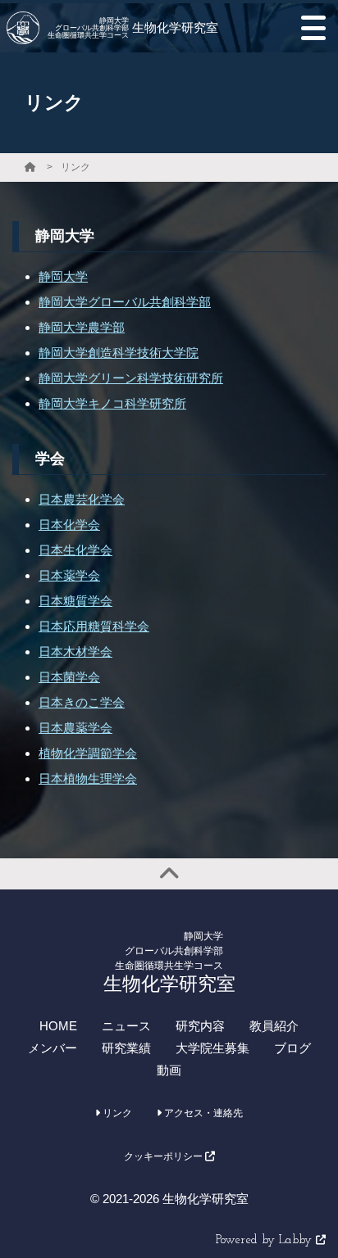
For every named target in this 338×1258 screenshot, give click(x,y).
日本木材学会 (75, 651)
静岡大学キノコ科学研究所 (112, 403)
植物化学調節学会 (88, 753)
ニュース (126, 1026)
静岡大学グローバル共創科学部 (125, 302)
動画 (169, 1070)
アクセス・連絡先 (202, 1113)
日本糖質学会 (75, 601)
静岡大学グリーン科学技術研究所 (131, 378)
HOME (58, 1026)
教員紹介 (274, 1026)
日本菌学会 (69, 677)
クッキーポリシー (164, 1156)
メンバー (52, 1048)
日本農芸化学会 (82, 499)
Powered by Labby (266, 1240)
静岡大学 (63, 276)
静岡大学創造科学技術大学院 (119, 353)
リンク (75, 167)
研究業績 (126, 1048)
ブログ (292, 1048)
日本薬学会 (69, 575)
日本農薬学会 (75, 728)
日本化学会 (69, 525)
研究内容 (200, 1026)
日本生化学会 (75, 550)
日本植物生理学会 (88, 778)
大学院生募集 (212, 1048)
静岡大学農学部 (82, 327)
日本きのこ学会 (82, 702)
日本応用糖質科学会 (94, 626)
